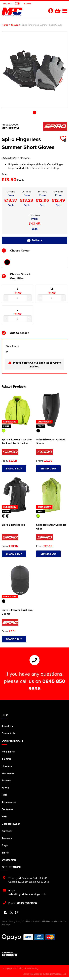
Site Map (6, 924)
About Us (7, 726)
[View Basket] (57, 10)
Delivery (36, 240)
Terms (4, 921)
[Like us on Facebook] (5, 912)
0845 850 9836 (27, 903)
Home (5, 25)
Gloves (14, 25)
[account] (50, 10)
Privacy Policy (15, 921)
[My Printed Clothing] (23, 12)
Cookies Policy (29, 921)
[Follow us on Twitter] (11, 912)
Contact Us (8, 733)
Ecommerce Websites (32, 973)
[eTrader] (34, 954)
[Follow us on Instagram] (16, 912)
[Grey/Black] (7, 262)
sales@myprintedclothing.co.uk (27, 894)
